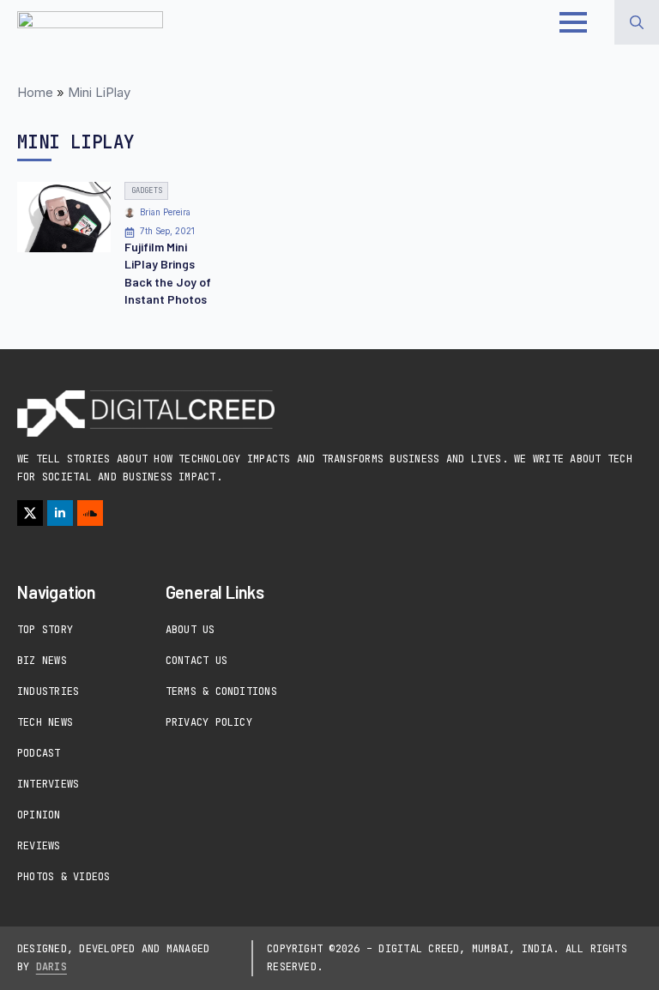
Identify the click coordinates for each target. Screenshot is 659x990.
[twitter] (30, 513)
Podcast (39, 753)
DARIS (51, 967)
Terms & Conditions (221, 691)
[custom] (90, 513)
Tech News (45, 722)
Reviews (39, 846)
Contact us (196, 660)
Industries (48, 691)
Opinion (39, 815)
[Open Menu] (573, 22)
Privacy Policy (209, 722)
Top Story (45, 630)
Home (35, 92)
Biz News (42, 660)
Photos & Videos (64, 877)
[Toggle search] (636, 22)
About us (190, 630)
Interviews (48, 784)
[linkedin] (60, 513)
